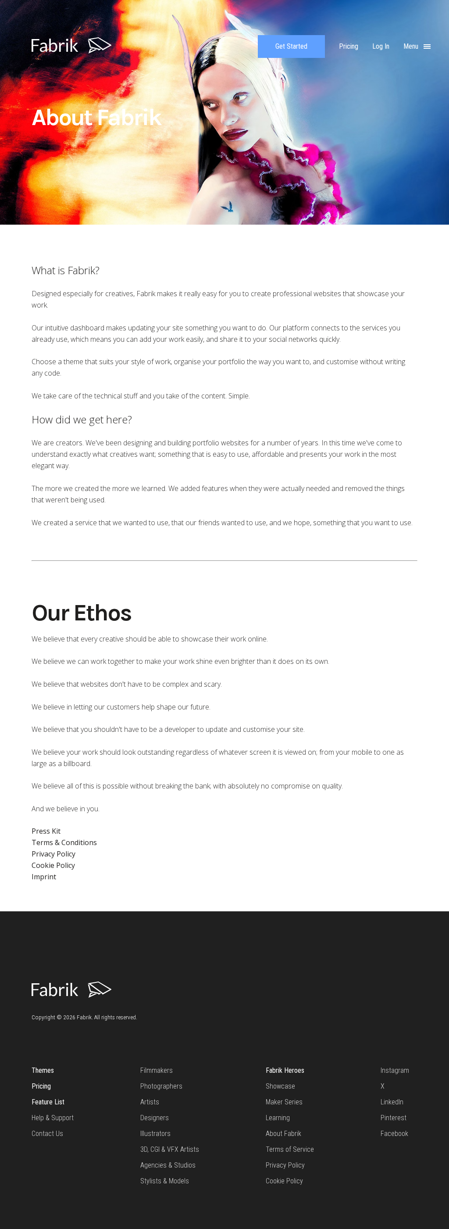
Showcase (280, 1086)
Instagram (395, 1070)
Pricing (41, 1086)
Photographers (161, 1086)
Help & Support (53, 1118)
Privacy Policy (53, 854)
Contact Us (47, 1133)
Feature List (48, 1102)
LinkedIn (392, 1102)
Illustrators (155, 1133)
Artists (149, 1102)
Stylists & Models (164, 1181)
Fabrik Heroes (285, 1070)
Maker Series (284, 1102)
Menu (411, 46)
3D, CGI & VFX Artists (169, 1149)
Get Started (291, 46)
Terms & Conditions (64, 842)
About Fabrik (283, 1133)
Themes (43, 1070)
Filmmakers (156, 1070)
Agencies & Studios (168, 1165)
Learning (278, 1118)
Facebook (394, 1133)
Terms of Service (290, 1149)
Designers (154, 1118)
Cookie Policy (53, 865)
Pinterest (393, 1118)
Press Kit (46, 831)
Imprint (44, 876)
